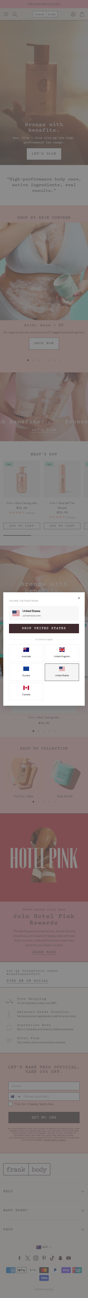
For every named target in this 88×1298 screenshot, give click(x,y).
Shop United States (44, 628)
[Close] (79, 598)
